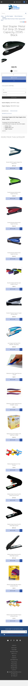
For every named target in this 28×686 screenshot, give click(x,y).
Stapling (4, 17)
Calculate (14, 97)
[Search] (26, 13)
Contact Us (14, 657)
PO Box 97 (14, 675)
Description (5, 110)
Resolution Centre (14, 651)
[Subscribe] (25, 631)
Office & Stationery (18, 16)
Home (2, 16)
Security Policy (14, 667)
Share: (21, 21)
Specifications (13, 110)
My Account (18, 1)
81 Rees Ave (14, 673)
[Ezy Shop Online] (14, 7)
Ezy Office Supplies (9, 16)
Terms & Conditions (15, 634)
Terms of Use (14, 661)
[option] (14, 48)
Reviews (4, 113)
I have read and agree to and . (14, 634)
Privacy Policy (22, 634)
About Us (14, 655)
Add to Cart (14, 77)
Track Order (14, 649)
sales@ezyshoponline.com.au (14, 671)
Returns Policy (14, 665)
